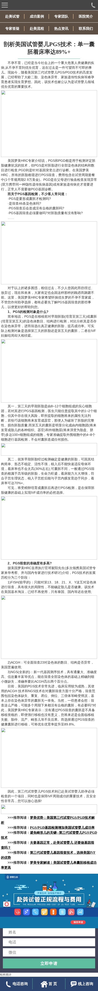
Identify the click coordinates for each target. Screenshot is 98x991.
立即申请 (49, 963)
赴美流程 (37, 28)
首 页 (53, 984)
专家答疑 (12, 28)
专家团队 (61, 16)
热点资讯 (61, 28)
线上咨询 (85, 984)
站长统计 (5, 974)
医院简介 (86, 16)
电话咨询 (20, 984)
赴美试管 (12, 16)
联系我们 (86, 28)
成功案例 (37, 16)
